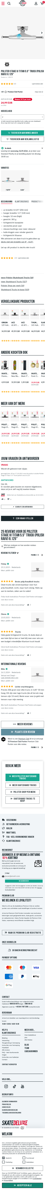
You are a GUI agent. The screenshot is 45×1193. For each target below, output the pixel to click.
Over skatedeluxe (30, 1035)
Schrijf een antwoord (24, 507)
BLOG (26, 1045)
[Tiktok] (14, 1087)
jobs (25, 1037)
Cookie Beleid (6, 1107)
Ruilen (9, 828)
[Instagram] (6, 1087)
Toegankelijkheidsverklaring (11, 1113)
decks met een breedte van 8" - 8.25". (17, 242)
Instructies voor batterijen (10, 1057)
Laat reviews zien (37, 84)
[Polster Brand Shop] (22, 64)
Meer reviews (25, 724)
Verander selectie (24, 1168)
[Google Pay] (9, 986)
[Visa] (36, 968)
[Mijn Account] (36, 3)
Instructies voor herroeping (11, 1045)
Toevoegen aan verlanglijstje (24, 139)
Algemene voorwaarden (9, 1102)
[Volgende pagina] (42, 555)
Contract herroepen (9, 1065)
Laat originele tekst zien (9, 678)
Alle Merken (28, 1040)
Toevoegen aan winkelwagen (24, 133)
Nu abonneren (24, 881)
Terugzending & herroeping (11, 1043)
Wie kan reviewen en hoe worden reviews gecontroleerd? (20, 546)
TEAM (26, 1048)
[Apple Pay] (36, 977)
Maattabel (11, 833)
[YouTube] (22, 1087)
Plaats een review (24, 732)
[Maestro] (22, 968)
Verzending (11, 820)
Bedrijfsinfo (7, 1094)
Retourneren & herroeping (18, 824)
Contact (4, 1059)
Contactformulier (34, 1007)
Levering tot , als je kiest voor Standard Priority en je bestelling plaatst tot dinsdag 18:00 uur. (20, 152)
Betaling (4, 1038)
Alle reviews (6, 1050)
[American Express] (9, 977)
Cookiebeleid (37, 1178)
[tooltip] (42, 92)
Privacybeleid (6, 1104)
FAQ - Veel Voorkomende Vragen (20, 837)
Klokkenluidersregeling (10, 1110)
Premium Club (23, 739)
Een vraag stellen (24, 518)
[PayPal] (22, 977)
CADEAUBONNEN (31, 1051)
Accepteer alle (24, 1185)
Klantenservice (13, 841)
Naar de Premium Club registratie (24, 933)
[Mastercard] (9, 968)
